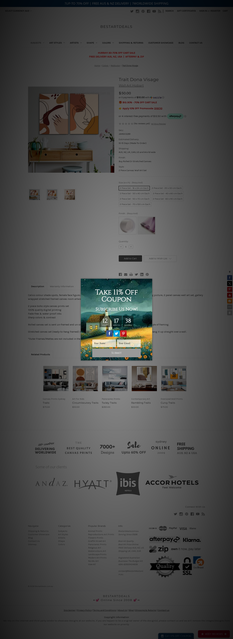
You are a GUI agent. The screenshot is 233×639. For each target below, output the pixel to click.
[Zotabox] (150, 358)
